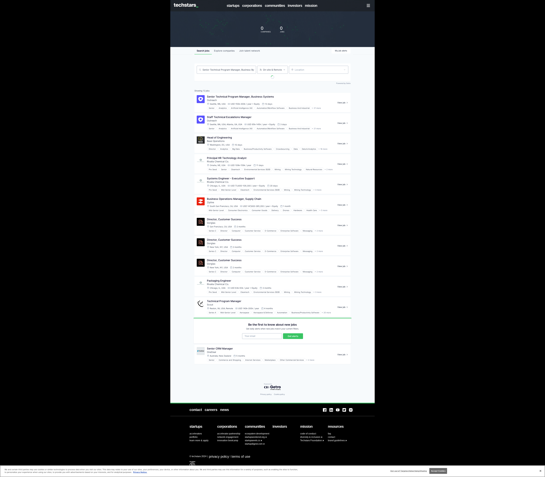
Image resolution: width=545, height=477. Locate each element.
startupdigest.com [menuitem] (254, 444)
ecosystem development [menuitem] (257, 433)
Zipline (210, 202)
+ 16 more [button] (322, 149)
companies (224, 50)
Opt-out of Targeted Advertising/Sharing (408, 471)
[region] (272, 471)
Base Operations (216, 141)
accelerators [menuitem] (195, 433)
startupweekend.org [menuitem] (255, 437)
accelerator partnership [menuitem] (228, 433)
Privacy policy (266, 394)
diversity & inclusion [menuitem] (310, 437)
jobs (203, 50)
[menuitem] (233, 5)
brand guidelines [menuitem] (336, 440)
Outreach (212, 100)
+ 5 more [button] (323, 210)
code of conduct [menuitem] (308, 433)
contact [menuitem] (331, 437)
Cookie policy (279, 394)
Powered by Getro (343, 83)
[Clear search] (252, 70)
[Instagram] (352, 411)
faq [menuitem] (329, 433)
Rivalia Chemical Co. (218, 161)
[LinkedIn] (332, 411)
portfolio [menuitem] (193, 437)
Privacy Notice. (140, 472)
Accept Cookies (438, 471)
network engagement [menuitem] (227, 437)
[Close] (540, 471)
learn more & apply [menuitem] (198, 440)
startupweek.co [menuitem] (252, 440)
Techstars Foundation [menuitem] (311, 440)
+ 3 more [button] (317, 190)
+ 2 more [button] (329, 169)
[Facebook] (326, 411)
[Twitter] (345, 411)
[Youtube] (339, 411)
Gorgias (211, 222)
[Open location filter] (344, 70)
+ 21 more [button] (316, 108)
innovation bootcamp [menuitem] (227, 440)
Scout (210, 304)
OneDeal (211, 352)
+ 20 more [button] (326, 312)
